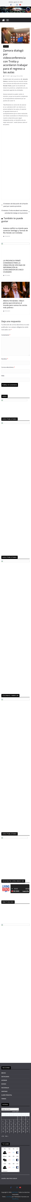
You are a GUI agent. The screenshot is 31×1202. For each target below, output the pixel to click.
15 (19, 1125)
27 (11, 1131)
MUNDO (3, 1084)
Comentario (5, 335)
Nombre (4, 359)
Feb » (6, 1136)
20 (11, 1128)
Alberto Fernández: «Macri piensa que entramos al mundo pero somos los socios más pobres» (15, 304)
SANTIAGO (6, 46)
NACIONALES (5, 1088)
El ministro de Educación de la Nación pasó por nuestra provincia (15, 205)
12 (7, 1125)
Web (2, 376)
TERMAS (3, 1099)
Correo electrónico (8, 367)
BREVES (3, 1073)
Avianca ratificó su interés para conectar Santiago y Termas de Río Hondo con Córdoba (15, 230)
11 (3, 1125)
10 (27, 1121)
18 (3, 1128)
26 (7, 1131)
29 (19, 1131)
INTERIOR (4, 1080)
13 (11, 1125)
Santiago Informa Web (17, 76)
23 (23, 1128)
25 (3, 1131)
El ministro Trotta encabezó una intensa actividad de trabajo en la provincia (15, 212)
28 (15, 1131)
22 (19, 1128)
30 (23, 1131)
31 (27, 1131)
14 (15, 1125)
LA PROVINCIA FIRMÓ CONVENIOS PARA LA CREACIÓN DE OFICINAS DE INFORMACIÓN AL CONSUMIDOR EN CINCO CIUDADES (14, 266)
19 (7, 1128)
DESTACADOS (5, 1076)
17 (27, 1125)
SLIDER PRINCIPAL (6, 1095)
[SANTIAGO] (15, 8)
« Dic (2, 1136)
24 (27, 1128)
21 (15, 1128)
